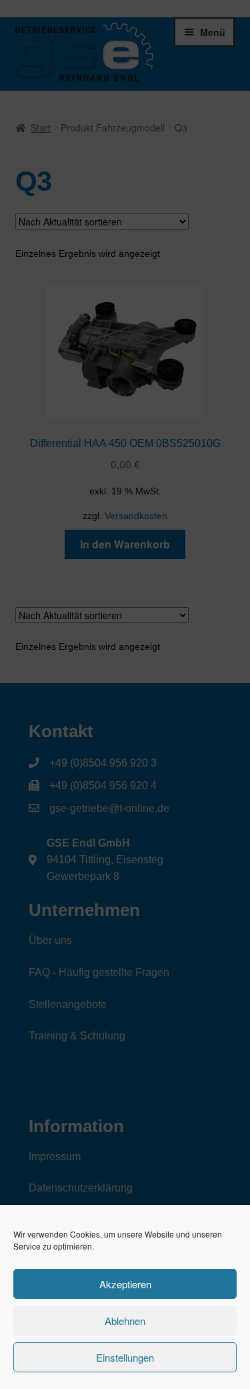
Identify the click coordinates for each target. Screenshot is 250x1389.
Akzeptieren (125, 1284)
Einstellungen (125, 1357)
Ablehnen (125, 1321)
